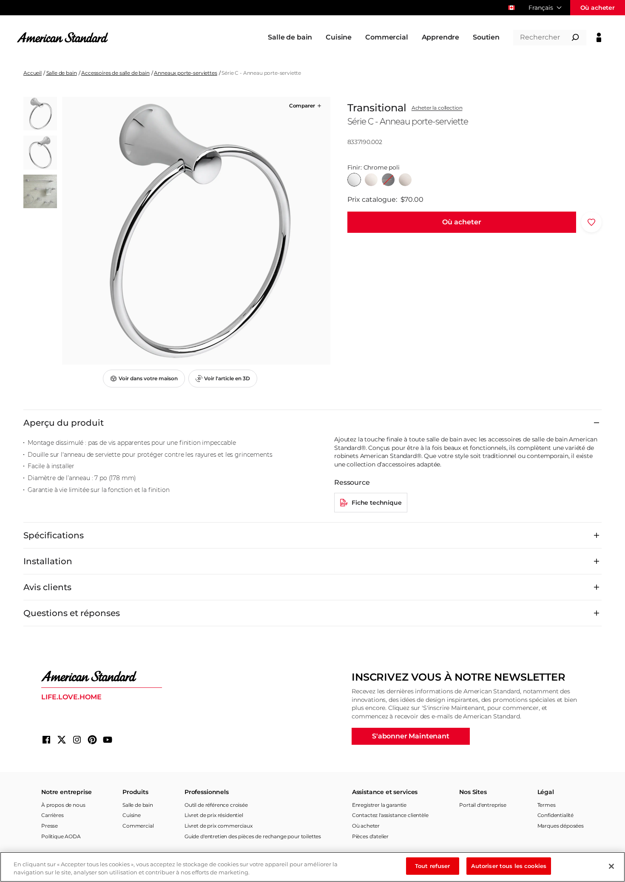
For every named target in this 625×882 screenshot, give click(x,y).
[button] (306, 105)
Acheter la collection (437, 107)
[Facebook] (46, 740)
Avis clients (47, 587)
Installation (47, 561)
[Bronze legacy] (388, 180)
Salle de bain (61, 73)
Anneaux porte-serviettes (185, 73)
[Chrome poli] (354, 180)
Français (540, 7)
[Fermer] (611, 866)
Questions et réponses (71, 613)
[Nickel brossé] (405, 180)
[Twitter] (62, 740)
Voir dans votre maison (148, 378)
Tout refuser (432, 865)
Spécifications (53, 535)
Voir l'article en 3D (227, 378)
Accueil (32, 73)
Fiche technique (377, 502)
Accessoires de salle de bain (115, 73)
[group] (196, 231)
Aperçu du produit (63, 423)
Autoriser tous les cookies (508, 865)
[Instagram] (77, 740)
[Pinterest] (92, 740)
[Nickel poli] (371, 180)
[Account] (599, 37)
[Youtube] (107, 740)
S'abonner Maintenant (410, 736)
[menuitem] (290, 37)
